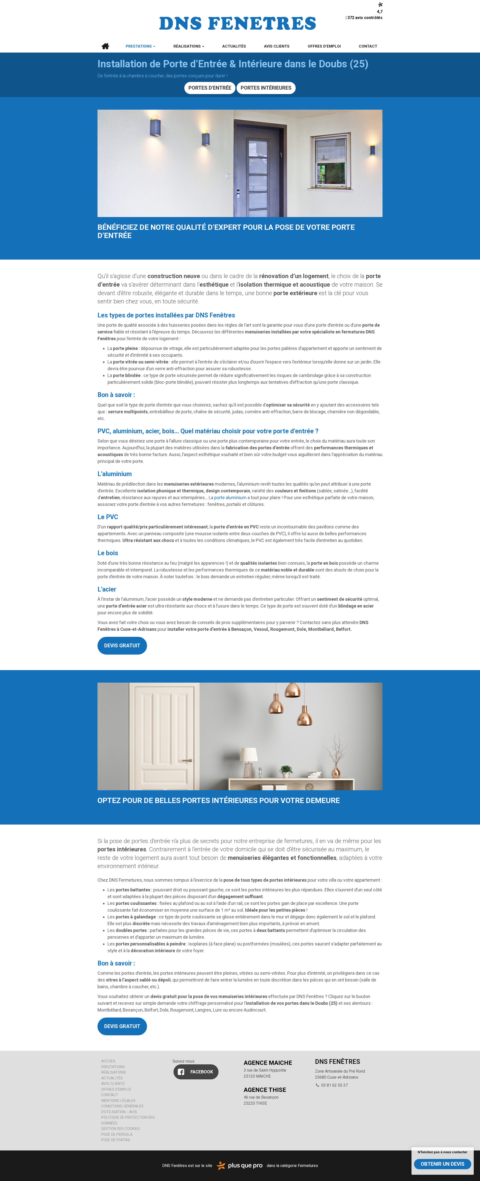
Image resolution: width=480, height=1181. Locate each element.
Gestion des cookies (120, 1128)
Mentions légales (118, 1100)
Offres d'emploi (324, 46)
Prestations (139, 46)
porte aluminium (230, 497)
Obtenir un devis (442, 1164)
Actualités (234, 46)
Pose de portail (116, 1140)
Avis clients (277, 46)
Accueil (105, 46)
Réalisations (188, 46)
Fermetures (308, 1165)
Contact (368, 46)
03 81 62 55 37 (334, 1085)
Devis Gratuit (122, 646)
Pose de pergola (116, 1134)
